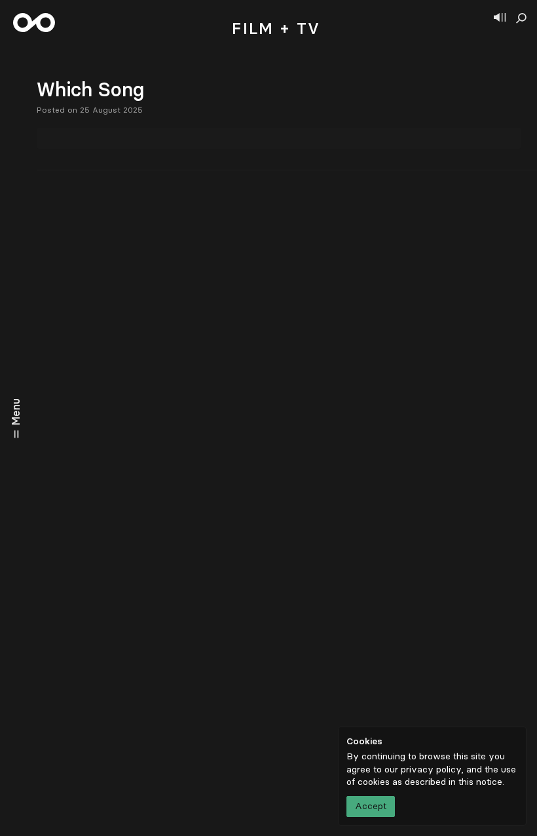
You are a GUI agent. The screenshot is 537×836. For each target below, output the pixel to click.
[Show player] (500, 18)
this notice (480, 782)
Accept (370, 806)
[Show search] (521, 18)
